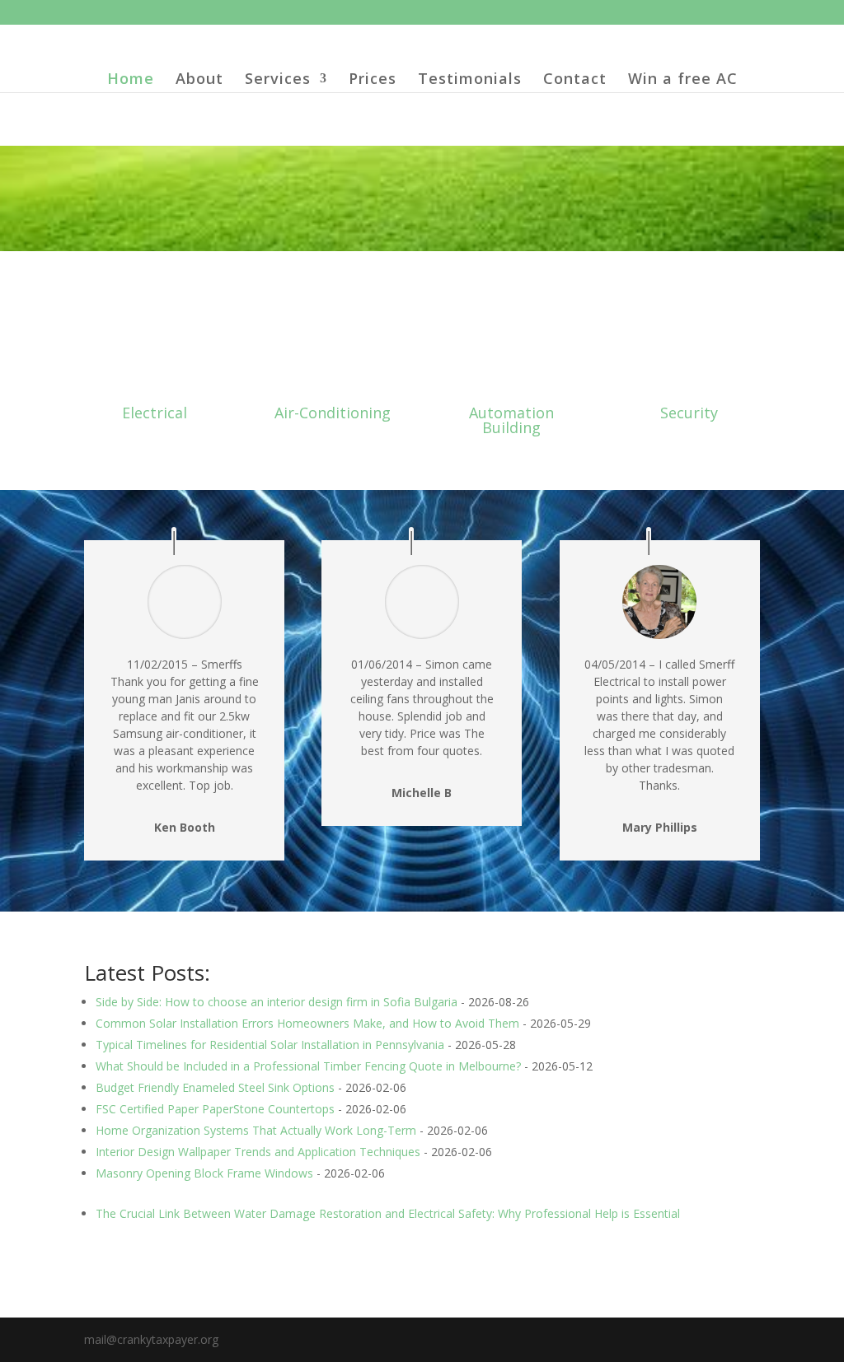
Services (278, 80)
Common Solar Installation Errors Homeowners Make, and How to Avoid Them (307, 1023)
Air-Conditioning (332, 412)
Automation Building (511, 420)
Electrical (154, 412)
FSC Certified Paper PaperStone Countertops (215, 1109)
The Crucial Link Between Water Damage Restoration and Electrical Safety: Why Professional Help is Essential (388, 1213)
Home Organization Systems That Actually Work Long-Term (256, 1130)
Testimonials (470, 80)
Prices (372, 80)
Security (689, 412)
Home (130, 80)
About (199, 80)
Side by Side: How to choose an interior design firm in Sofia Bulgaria (276, 1002)
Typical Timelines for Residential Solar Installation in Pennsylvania (270, 1044)
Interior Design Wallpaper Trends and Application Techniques (258, 1151)
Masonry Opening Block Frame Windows (204, 1173)
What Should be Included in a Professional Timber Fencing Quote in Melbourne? (308, 1066)
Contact (575, 80)
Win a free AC (683, 80)
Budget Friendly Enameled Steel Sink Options (215, 1087)
